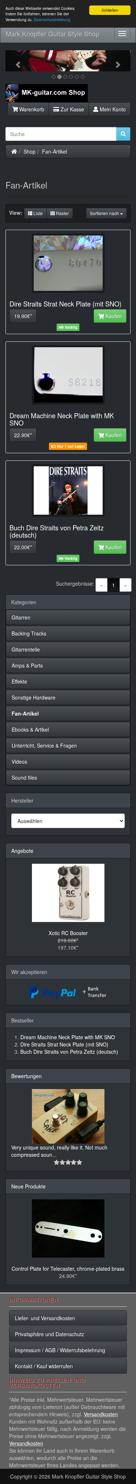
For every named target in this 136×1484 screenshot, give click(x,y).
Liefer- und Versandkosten (45, 1318)
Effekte (19, 681)
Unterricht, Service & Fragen (44, 745)
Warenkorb (31, 109)
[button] (14, 60)
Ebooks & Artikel (30, 729)
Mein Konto (112, 109)
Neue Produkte (28, 1186)
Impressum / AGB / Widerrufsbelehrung (60, 1350)
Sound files (24, 777)
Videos (19, 761)
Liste (37, 213)
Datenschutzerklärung (52, 19)
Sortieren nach (105, 213)
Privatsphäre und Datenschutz (49, 1334)
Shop (30, 151)
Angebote (22, 850)
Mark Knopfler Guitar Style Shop (52, 33)
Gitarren (21, 617)
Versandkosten (101, 1414)
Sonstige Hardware (33, 697)
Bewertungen (26, 1076)
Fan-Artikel (54, 151)
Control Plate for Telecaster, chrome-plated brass (68, 1268)
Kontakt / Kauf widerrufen (44, 1366)
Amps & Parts (27, 665)
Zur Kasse (71, 109)
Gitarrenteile (26, 649)
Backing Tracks (29, 633)
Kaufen (113, 316)
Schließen (110, 10)
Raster (62, 213)
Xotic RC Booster (68, 933)
